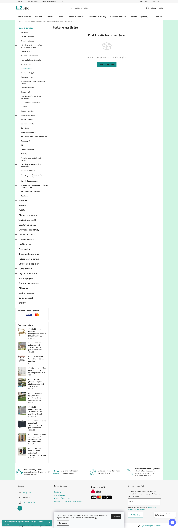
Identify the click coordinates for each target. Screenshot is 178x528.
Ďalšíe (21, 210)
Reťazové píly (26, 92)
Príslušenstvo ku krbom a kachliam (34, 137)
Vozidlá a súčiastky (27, 220)
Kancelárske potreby (28, 254)
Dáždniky (24, 196)
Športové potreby (27, 224)
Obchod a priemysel (28, 215)
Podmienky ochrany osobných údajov (68, 501)
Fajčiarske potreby (28, 170)
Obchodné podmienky (49, 2)
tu (96, 518)
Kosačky (24, 107)
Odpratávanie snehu (28, 115)
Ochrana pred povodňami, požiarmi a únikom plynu (34, 186)
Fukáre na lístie (26, 68)
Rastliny (24, 154)
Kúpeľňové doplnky (28, 149)
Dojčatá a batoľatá (27, 273)
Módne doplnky (26, 293)
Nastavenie (63, 523)
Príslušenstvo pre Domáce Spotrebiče (31, 165)
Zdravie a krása (26, 239)
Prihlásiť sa (135, 515)
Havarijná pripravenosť (29, 181)
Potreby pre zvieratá (28, 283)
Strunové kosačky (27, 111)
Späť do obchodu (107, 64)
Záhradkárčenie (26, 51)
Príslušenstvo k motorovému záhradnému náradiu (31, 46)
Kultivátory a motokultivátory (31, 102)
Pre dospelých (25, 278)
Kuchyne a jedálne (28, 124)
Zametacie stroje (27, 77)
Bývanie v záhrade (27, 41)
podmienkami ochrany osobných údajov (142, 508)
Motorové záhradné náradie (31, 60)
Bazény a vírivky (27, 119)
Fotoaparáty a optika (28, 258)
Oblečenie (23, 288)
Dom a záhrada (25, 27)
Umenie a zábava (26, 234)
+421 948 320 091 (30, 502)
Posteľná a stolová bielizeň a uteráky (31, 159)
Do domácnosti (25, 297)
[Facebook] (19, 508)
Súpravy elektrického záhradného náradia (33, 82)
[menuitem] (24, 16)
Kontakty (20, 2)
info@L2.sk (27, 493)
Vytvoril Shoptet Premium (151, 526)
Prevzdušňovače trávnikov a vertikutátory (31, 97)
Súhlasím (116, 517)
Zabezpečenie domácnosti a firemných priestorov (31, 176)
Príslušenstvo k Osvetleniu (31, 191)
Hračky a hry (24, 244)
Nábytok (22, 200)
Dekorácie (24, 32)
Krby (22, 145)
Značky (22, 302)
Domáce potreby (27, 141)
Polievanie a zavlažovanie (30, 56)
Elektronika (24, 249)
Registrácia (155, 1)
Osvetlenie (25, 128)
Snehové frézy (26, 64)
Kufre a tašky (25, 268)
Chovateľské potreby (28, 229)
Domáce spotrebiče (28, 132)
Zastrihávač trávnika (28, 88)
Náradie (22, 205)
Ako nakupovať (33, 2)
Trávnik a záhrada (27, 37)
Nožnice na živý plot (28, 73)
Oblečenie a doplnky (28, 263)
